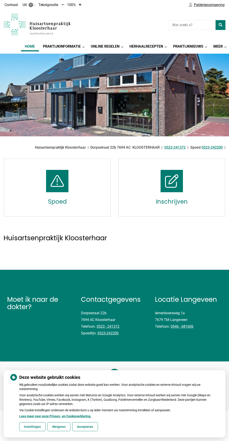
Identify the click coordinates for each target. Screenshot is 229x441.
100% (71, 5)
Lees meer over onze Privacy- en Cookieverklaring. (55, 416)
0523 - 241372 (108, 326)
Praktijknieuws (188, 46)
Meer (218, 46)
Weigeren (59, 426)
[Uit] (32, 4)
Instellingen (32, 426)
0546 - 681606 (182, 326)
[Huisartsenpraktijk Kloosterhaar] (37, 24)
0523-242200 (108, 333)
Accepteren (85, 426)
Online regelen (105, 46)
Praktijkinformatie (62, 46)
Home (30, 46)
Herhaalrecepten (146, 46)
